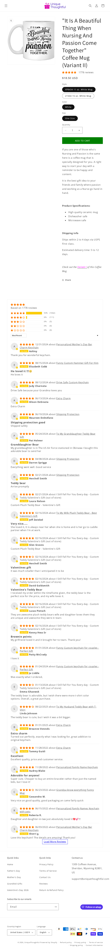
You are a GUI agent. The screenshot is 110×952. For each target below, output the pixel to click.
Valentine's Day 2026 (18, 890)
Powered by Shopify (48, 942)
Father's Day (13, 870)
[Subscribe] (55, 906)
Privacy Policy (46, 864)
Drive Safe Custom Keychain (72, 382)
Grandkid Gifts (14, 883)
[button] (6, 6)
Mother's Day (14, 877)
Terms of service (96, 942)
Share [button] (68, 280)
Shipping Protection (67, 414)
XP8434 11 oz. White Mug (79, 89)
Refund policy (66, 942)
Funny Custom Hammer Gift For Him (77, 363)
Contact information (94, 945)
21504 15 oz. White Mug (78, 96)
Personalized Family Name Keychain (77, 767)
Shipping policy (76, 945)
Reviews (43, 883)
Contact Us (45, 877)
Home (10, 864)
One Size (70, 118)
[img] (24, 304)
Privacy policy (80, 942)
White (68, 107)
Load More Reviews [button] (55, 841)
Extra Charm (63, 398)
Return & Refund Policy (51, 890)
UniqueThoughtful (32, 942)
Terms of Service (48, 870)
